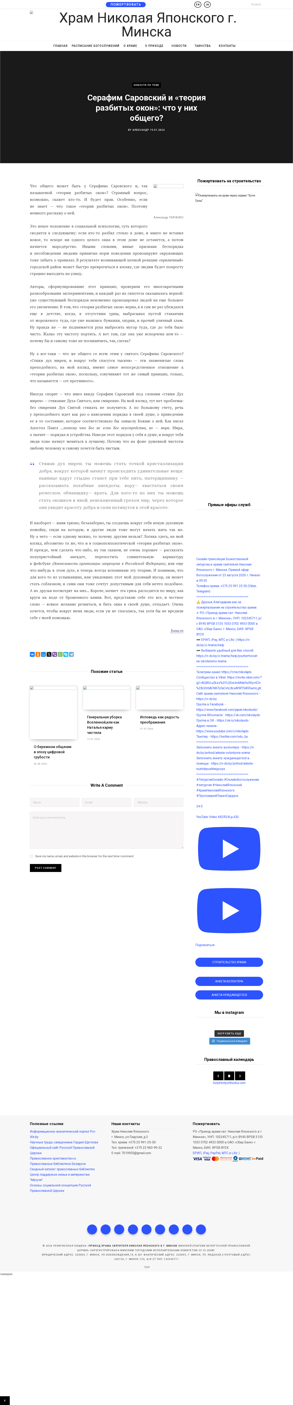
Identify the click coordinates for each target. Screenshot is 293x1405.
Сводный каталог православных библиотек (62, 1169)
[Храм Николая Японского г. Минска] (146, 25)
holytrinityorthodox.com (229, 1083)
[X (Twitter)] (106, 1229)
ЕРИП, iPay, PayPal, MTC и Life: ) (216, 1153)
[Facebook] (92, 1229)
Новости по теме (146, 85)
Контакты (227, 45)
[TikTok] (133, 1229)
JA (207, 4)
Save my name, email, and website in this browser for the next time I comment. (84, 856)
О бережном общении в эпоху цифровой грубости (52, 752)
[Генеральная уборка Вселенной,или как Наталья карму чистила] (106, 697)
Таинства (203, 45)
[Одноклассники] (37, 654)
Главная (60, 45)
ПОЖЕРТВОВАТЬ (126, 4)
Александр (140, 130)
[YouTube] (160, 1229)
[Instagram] (119, 1229)
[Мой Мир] (43, 654)
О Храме (130, 45)
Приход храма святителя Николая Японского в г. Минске (133, 1245)
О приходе (154, 45)
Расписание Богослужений (96, 45)
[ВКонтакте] (32, 654)
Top (147, 1267)
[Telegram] (71, 654)
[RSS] (146, 1229)
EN (198, 4)
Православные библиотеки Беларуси (58, 1164)
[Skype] (65, 654)
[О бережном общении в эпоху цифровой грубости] (53, 712)
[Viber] (54, 654)
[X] (49, 654)
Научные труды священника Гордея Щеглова (64, 1142)
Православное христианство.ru (53, 1158)
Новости (179, 45)
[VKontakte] (201, 1229)
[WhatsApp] (60, 654)
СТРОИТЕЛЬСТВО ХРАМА (229, 962)
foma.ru (177, 630)
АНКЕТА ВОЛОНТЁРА (229, 981)
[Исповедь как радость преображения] (159, 697)
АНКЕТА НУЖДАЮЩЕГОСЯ (229, 995)
